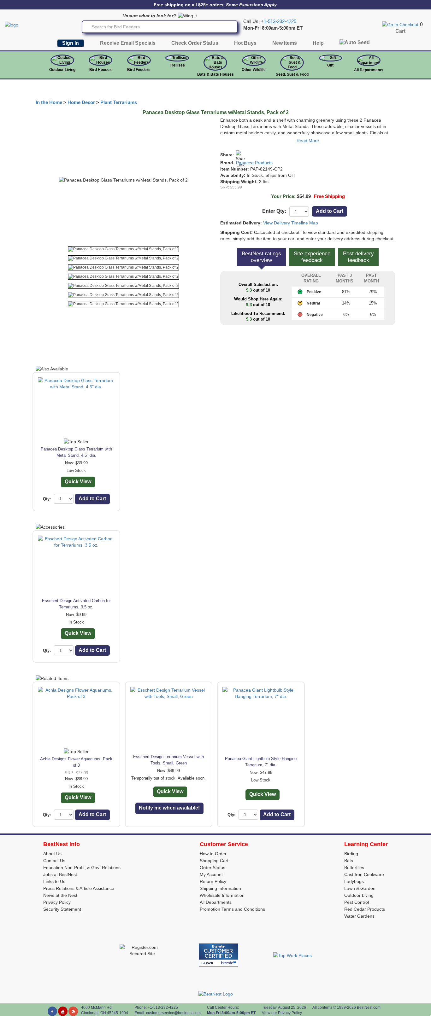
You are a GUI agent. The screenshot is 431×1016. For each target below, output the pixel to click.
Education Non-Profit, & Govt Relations (82, 867)
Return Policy (213, 881)
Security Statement (62, 909)
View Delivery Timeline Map (290, 222)
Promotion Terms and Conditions (232, 909)
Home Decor (81, 102)
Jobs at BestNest (60, 874)
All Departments (368, 70)
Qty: (47, 498)
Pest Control (356, 902)
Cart (400, 31)
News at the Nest (60, 895)
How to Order (213, 853)
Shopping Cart (214, 860)
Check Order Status (194, 43)
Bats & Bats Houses (215, 74)
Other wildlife (254, 69)
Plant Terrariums (118, 102)
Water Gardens (359, 916)
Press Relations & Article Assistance (78, 888)
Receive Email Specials (128, 43)
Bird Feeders (139, 69)
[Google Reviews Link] (73, 1011)
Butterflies (354, 867)
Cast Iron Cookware (364, 874)
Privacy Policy (57, 902)
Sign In (70, 43)
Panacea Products (254, 162)
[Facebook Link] (52, 1011)
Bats (348, 860)
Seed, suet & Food (292, 74)
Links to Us (54, 881)
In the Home (49, 102)
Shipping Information (220, 888)
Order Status (212, 867)
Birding (351, 853)
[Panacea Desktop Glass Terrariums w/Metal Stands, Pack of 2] (123, 249)
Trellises (177, 65)
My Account (211, 874)
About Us (52, 853)
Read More (308, 140)
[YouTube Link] (63, 1011)
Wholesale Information (222, 895)
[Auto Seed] (354, 44)
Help (318, 43)
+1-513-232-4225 (278, 21)
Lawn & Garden (359, 888)
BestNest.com (369, 1007)
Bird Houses (100, 69)
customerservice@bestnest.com (173, 1013)
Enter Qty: (274, 211)
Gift (330, 65)
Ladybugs (354, 881)
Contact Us (54, 860)
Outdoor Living (62, 69)
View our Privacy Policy (282, 1013)
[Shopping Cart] (400, 24)
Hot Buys (245, 43)
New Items (284, 43)
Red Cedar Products (364, 909)
